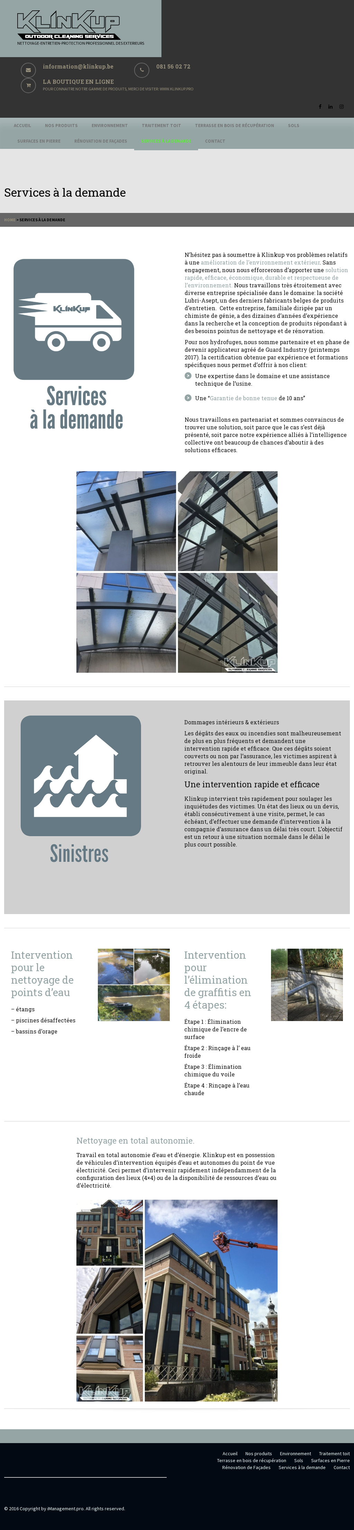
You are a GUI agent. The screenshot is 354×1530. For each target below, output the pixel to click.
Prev (88, 572)
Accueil (22, 125)
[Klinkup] (69, 38)
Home (10, 219)
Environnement (110, 125)
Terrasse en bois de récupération (234, 125)
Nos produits (61, 125)
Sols (293, 125)
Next (265, 572)
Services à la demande (166, 141)
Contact (215, 141)
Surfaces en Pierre (38, 141)
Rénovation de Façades (100, 141)
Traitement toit (161, 125)
